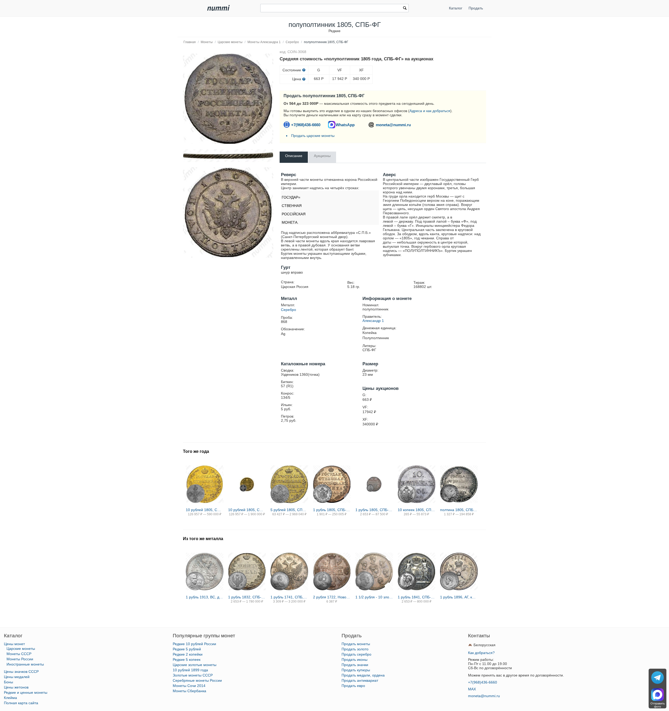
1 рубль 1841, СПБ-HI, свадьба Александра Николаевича (416, 597)
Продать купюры (356, 670)
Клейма (10, 698)
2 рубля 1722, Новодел (332, 597)
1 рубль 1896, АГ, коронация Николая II (459, 597)
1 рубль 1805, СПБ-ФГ (332, 510)
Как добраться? (481, 653)
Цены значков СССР (21, 671)
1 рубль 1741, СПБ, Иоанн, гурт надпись (289, 597)
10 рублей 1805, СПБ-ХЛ (204, 510)
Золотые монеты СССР (193, 675)
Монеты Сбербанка (189, 691)
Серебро (292, 42)
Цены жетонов (16, 687)
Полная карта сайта (21, 703)
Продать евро (353, 686)
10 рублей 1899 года (190, 670)
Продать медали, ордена (363, 675)
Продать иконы (354, 659)
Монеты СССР (19, 654)
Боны (8, 682)
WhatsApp (345, 125)
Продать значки (355, 665)
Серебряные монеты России (197, 680)
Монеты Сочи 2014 (189, 686)
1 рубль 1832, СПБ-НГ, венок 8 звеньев (247, 597)
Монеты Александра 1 (264, 42)
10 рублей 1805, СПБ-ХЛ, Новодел (247, 510)
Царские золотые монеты (194, 665)
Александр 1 (373, 321)
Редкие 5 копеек (186, 659)
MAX (472, 689)
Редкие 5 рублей (187, 649)
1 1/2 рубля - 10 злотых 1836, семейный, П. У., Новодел (374, 597)
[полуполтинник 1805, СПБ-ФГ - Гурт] (228, 155)
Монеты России (20, 659)
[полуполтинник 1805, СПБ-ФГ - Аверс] (228, 212)
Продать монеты (356, 644)
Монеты (207, 42)
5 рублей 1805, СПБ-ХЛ (289, 510)
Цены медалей (17, 677)
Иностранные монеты (25, 664)
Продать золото (355, 649)
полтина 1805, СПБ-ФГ (459, 510)
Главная (189, 42)
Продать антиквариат (360, 680)
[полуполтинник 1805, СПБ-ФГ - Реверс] (228, 98)
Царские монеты (230, 42)
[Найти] (404, 8)
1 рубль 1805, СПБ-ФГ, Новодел (374, 510)
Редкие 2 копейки (188, 654)
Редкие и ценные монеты (25, 692)
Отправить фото (657, 705)
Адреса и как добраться (430, 111)
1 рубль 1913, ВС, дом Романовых (204, 597)
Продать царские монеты (312, 136)
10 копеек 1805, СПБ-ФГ (416, 510)
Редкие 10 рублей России (194, 644)
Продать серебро (356, 654)
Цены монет (14, 644)
